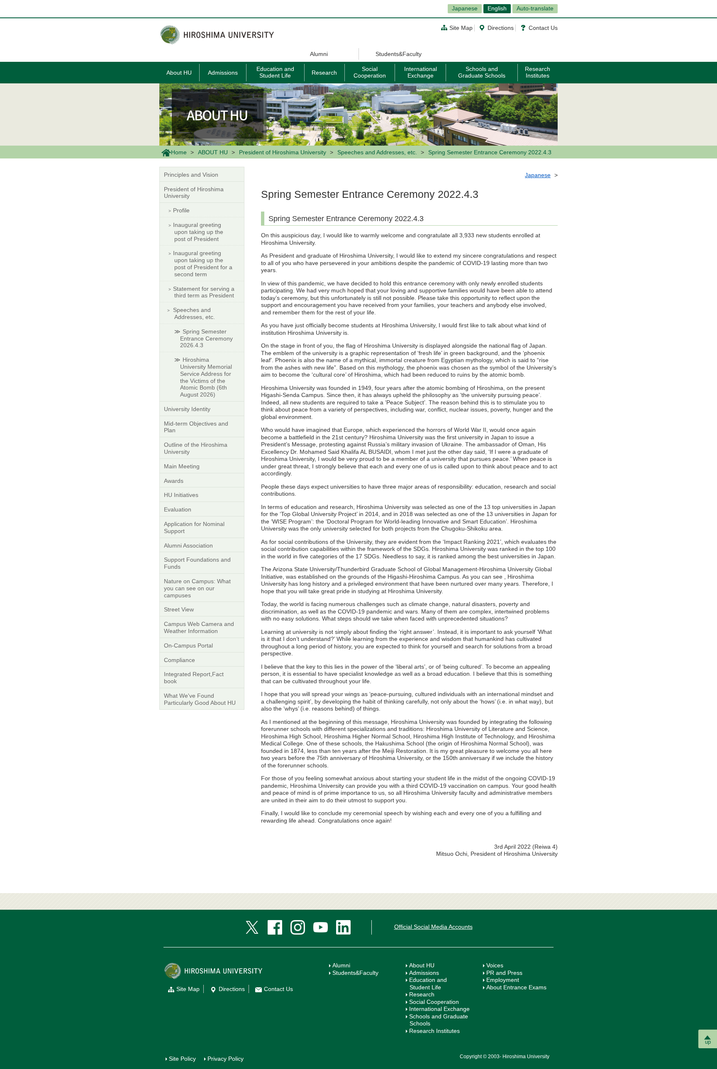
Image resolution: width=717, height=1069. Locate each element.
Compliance (179, 660)
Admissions (223, 72)
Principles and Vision (191, 174)
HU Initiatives (181, 495)
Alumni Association (188, 545)
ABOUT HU (213, 152)
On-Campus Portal (188, 645)
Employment (502, 979)
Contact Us (543, 27)
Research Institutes (537, 72)
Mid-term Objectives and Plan (196, 427)
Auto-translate (535, 8)
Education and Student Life (275, 72)
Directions (501, 27)
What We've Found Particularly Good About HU (200, 699)
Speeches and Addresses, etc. (377, 152)
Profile (181, 210)
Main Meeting (182, 466)
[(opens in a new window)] (252, 926)
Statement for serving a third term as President (203, 292)
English (497, 8)
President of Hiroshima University (282, 152)
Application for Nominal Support (194, 527)
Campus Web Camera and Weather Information (199, 627)
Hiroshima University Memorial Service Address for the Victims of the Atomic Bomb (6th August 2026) (206, 377)
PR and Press (504, 972)
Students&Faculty (399, 54)
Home (179, 152)
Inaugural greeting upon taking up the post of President (198, 232)
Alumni (319, 54)
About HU (179, 72)
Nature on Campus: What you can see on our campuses (197, 588)
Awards (173, 480)
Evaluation (177, 509)
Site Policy (182, 1058)
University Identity (187, 409)
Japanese (465, 8)
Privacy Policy (225, 1058)
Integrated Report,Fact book (194, 677)
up (708, 1042)
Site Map (461, 27)
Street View (179, 609)
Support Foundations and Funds (197, 563)
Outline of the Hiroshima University (195, 448)
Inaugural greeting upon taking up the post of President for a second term (202, 263)
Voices (494, 965)
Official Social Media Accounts (433, 926)
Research (324, 72)
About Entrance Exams (516, 987)
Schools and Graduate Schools (481, 72)
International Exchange (420, 72)
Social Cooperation (370, 72)
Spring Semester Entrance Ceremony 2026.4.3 (206, 338)
